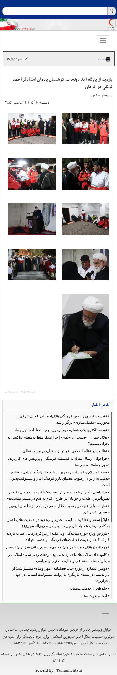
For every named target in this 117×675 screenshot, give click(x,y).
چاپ (101, 59)
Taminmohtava (69, 670)
